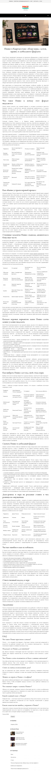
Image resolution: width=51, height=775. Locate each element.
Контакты (36, 1)
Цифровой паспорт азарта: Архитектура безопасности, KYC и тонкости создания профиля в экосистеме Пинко (21, 738)
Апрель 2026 (14, 724)
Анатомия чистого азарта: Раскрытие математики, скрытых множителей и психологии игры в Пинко (21, 744)
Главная (11, 1)
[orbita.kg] (25, 7)
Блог (31, 1)
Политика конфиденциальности (22, 1)
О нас (40, 1)
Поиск (12, 716)
